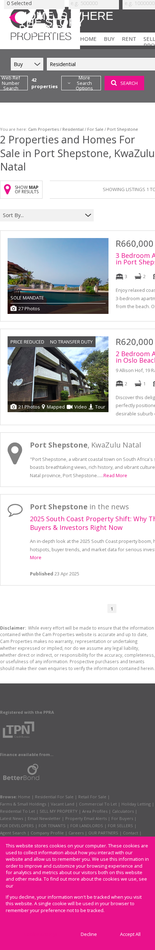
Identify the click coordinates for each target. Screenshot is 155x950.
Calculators (123, 811)
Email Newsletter (44, 818)
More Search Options (84, 83)
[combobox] (42, 215)
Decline (89, 934)
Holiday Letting (136, 804)
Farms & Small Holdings (23, 804)
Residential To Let (17, 811)
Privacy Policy (28, 885)
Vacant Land (62, 804)
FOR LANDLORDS (86, 825)
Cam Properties (43, 129)
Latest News (11, 818)
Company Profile (47, 832)
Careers (76, 832)
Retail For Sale (92, 796)
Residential (73, 129)
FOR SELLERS (120, 825)
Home (24, 796)
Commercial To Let (98, 804)
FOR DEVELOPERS (17, 825)
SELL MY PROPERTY (59, 811)
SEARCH (129, 83)
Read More (115, 475)
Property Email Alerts (86, 818)
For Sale (95, 129)
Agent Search (13, 832)
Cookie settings (41, 934)
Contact (130, 832)
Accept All (130, 934)
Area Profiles (94, 811)
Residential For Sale (54, 796)
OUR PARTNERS (103, 832)
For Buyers (122, 818)
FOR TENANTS (52, 825)
